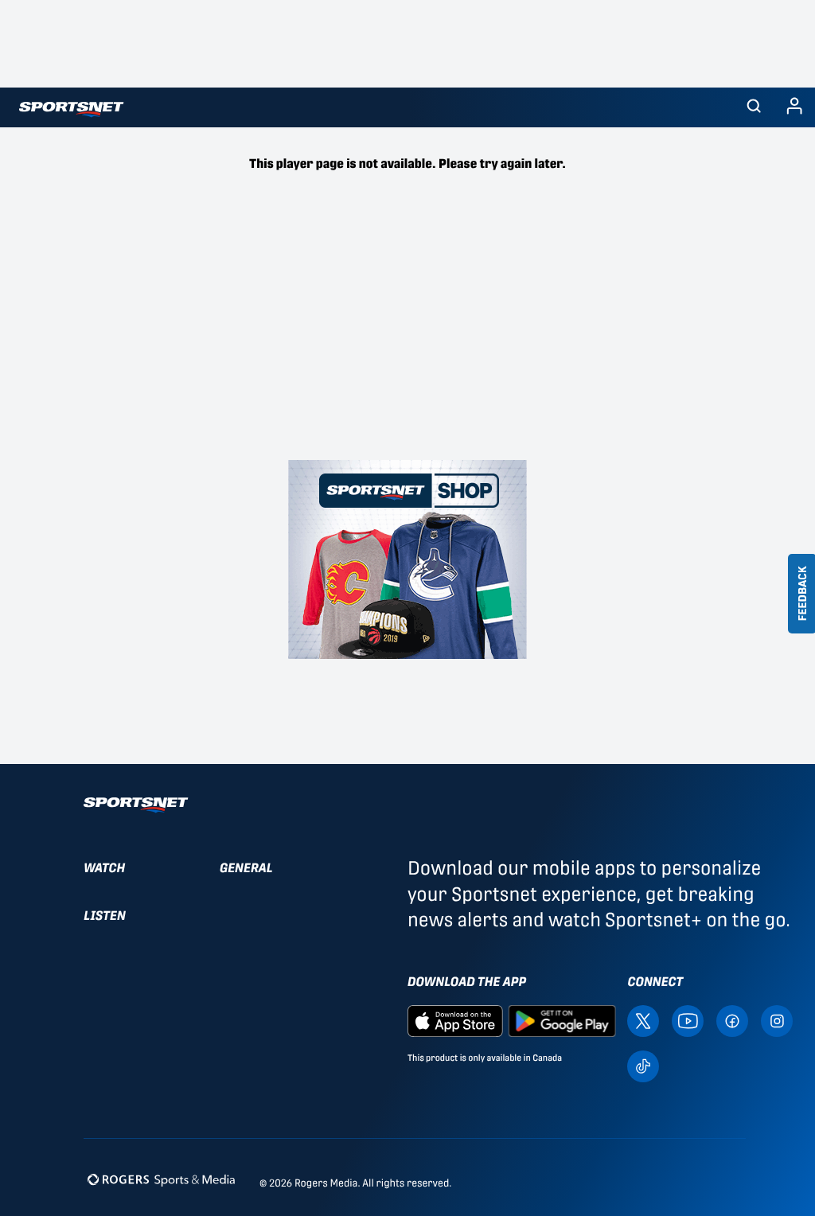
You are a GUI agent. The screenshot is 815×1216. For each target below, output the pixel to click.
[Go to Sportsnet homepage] (71, 109)
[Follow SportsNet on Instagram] (777, 1019)
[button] (754, 107)
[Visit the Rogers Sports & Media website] (161, 1180)
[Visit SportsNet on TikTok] (643, 1065)
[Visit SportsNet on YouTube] (688, 1019)
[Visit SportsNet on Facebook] (732, 1019)
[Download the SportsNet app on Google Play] (562, 1019)
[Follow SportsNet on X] (643, 1019)
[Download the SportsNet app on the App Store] (455, 1019)
